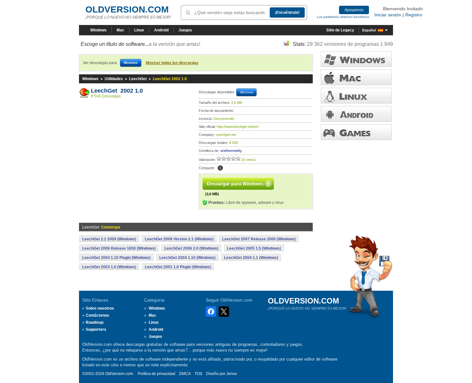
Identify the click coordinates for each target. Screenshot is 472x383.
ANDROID (356, 114)
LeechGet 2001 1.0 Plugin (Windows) (178, 267)
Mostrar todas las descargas (172, 63)
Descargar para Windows (235, 183)
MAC (356, 77)
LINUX (356, 96)
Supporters (96, 329)
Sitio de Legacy (340, 30)
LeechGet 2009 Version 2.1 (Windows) (179, 239)
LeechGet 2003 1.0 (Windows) (109, 267)
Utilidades (114, 79)
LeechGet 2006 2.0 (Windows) (191, 248)
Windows (98, 30)
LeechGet (138, 79)
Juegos (185, 30)
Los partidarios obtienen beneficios (343, 17)
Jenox (231, 373)
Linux (139, 30)
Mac (120, 30)
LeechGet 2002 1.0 (117, 90)
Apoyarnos (354, 10)
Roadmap (94, 322)
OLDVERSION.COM (127, 9)
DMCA (185, 373)
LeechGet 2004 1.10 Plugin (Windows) (116, 257)
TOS (198, 373)
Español (369, 30)
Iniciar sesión (387, 14)
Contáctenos (97, 315)
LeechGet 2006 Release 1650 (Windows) (119, 248)
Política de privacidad (156, 373)
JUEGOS (356, 132)
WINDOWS (356, 59)
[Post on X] (220, 168)
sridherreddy (231, 151)
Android (161, 30)
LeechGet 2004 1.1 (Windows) (251, 257)
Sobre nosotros (100, 308)
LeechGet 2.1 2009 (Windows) (109, 239)
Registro (413, 14)
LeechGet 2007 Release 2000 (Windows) (259, 239)
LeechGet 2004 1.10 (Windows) (187, 257)
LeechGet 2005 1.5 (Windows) (254, 248)
